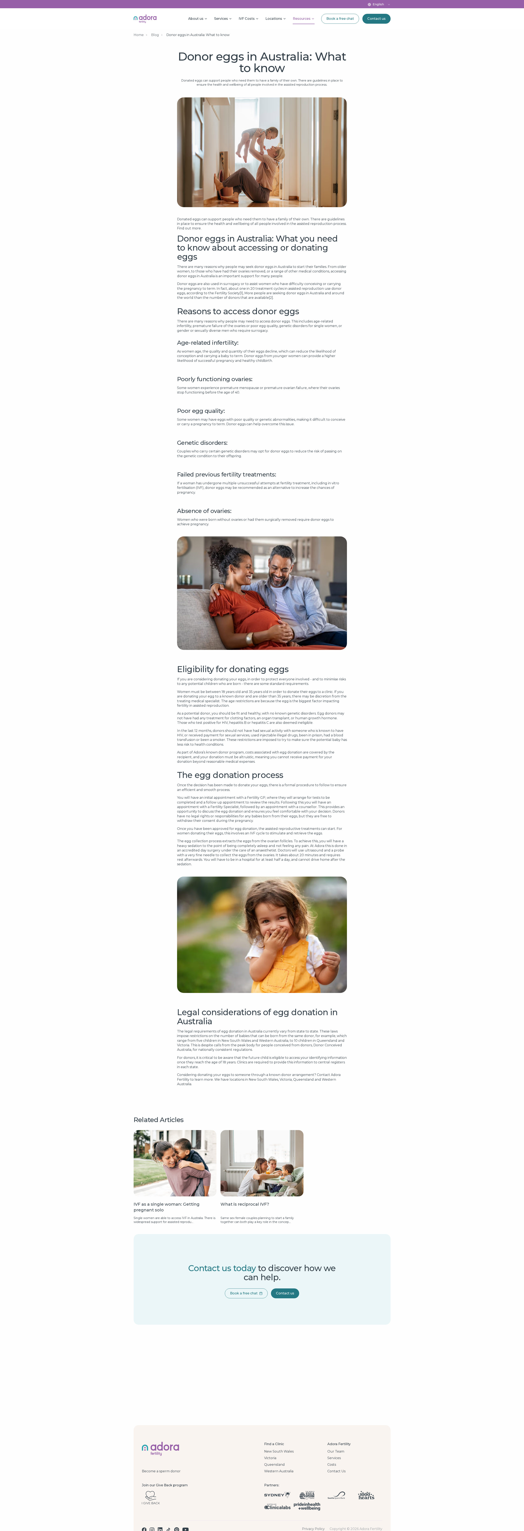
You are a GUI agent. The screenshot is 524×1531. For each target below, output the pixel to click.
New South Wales (279, 1451)
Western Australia (278, 1471)
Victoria (270, 1458)
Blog (155, 35)
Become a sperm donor (161, 1471)
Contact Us (336, 1471)
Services (334, 1458)
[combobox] (382, 4)
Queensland (274, 1464)
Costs (331, 1464)
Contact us (376, 19)
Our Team (335, 1451)
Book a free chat (340, 19)
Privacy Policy (313, 1529)
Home (139, 35)
